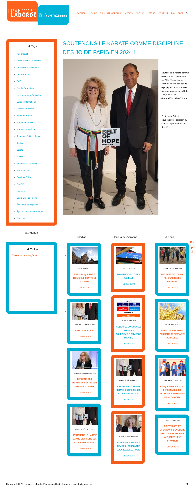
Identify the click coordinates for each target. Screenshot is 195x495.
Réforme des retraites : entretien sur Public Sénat (84, 383)
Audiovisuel (22, 54)
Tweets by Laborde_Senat (24, 255)
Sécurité (21, 191)
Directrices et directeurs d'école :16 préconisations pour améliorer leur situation (172, 433)
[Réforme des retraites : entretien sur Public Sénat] (85, 360)
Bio (173, 13)
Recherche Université (27, 163)
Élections (21, 218)
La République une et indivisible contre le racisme (85, 278)
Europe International (26, 102)
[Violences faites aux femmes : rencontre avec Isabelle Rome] (129, 423)
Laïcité (20, 150)
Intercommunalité (25, 122)
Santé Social (23, 170)
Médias (129, 13)
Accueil (81, 13)
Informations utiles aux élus (128, 276)
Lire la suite (85, 288)
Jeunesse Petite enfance (29, 136)
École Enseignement (27, 198)
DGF (19, 81)
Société (20, 184)
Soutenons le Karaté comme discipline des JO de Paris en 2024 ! (85, 439)
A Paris (93, 13)
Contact (163, 13)
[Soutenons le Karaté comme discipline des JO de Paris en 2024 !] (110, 137)
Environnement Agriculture (29, 95)
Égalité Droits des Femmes (30, 211)
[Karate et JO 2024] (85, 311)
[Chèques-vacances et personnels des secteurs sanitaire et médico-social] (173, 367)
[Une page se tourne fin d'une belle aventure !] (173, 255)
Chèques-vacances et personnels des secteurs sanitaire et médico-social (172, 392)
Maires (20, 156)
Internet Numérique (26, 129)
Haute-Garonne (24, 115)
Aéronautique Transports (29, 60)
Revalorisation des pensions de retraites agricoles (172, 334)
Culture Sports (24, 74)
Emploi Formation (25, 88)
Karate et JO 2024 (84, 330)
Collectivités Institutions (28, 67)
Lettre (151, 13)
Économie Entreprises (27, 204)
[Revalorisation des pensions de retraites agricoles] (173, 311)
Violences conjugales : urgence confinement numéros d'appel (128, 332)
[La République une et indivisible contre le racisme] (85, 255)
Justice (20, 143)
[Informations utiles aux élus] (129, 255)
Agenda (140, 13)
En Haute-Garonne (111, 13)
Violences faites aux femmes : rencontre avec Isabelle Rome (128, 446)
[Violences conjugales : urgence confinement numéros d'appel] (129, 308)
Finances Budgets (25, 108)
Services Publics (24, 177)
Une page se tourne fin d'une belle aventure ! (172, 278)
